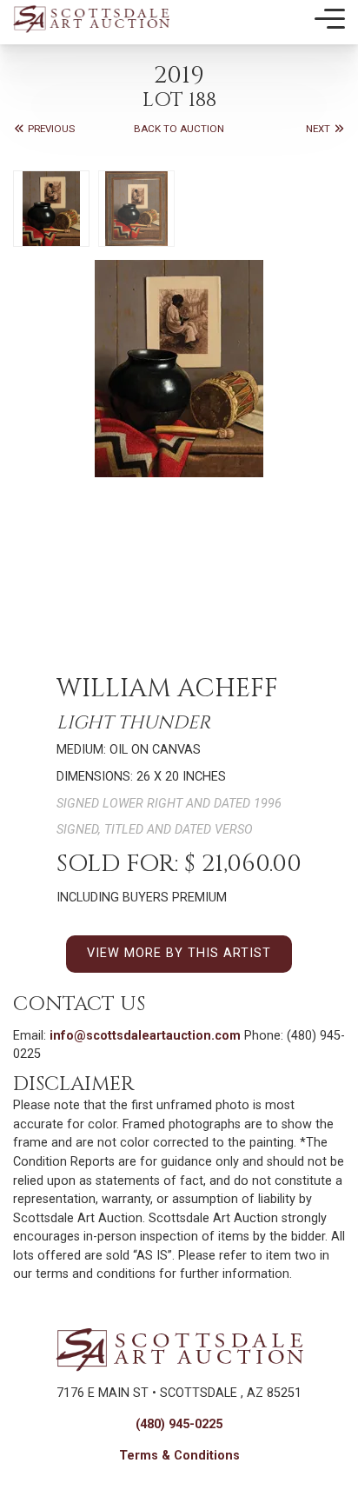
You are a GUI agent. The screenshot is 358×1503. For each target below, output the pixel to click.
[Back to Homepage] (91, 18)
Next (319, 129)
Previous (50, 129)
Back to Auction (179, 129)
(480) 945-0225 (179, 1424)
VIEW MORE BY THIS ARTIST (179, 953)
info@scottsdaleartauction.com (145, 1035)
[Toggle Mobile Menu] (330, 19)
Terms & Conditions (179, 1455)
